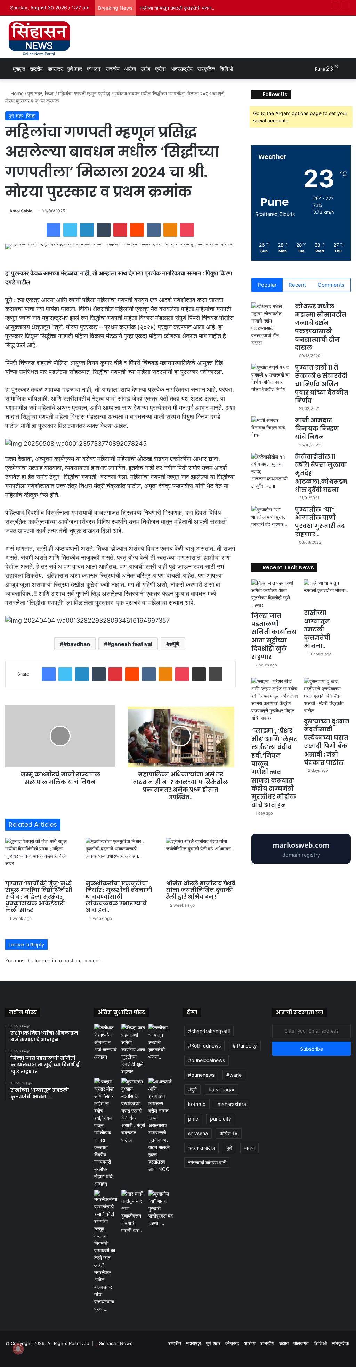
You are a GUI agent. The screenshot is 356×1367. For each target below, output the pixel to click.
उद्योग (145, 69)
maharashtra (232, 1104)
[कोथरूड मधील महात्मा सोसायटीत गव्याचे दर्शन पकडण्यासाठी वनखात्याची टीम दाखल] (270, 324)
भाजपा (249, 1148)
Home (16, 93)
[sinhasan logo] (39, 38)
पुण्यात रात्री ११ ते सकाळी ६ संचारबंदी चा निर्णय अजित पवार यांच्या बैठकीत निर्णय (321, 384)
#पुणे (174, 643)
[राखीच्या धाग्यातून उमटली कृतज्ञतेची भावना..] (327, 592)
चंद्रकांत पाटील (201, 1148)
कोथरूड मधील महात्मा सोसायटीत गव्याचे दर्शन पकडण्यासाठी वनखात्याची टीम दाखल (320, 327)
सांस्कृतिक (206, 69)
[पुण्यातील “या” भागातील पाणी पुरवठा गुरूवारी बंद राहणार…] (270, 519)
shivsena (198, 1133)
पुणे (229, 1148)
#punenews (201, 1075)
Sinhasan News (115, 1343)
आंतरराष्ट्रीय (182, 69)
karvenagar (222, 1089)
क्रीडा (160, 69)
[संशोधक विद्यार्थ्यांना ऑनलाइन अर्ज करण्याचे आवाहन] (106, 1042)
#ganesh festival (129, 643)
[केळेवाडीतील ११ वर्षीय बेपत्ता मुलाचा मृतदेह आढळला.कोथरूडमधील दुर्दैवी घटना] (270, 471)
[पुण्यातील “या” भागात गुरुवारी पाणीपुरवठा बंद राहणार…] (160, 1208)
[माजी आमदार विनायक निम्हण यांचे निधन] (270, 429)
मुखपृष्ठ (18, 69)
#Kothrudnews (204, 1046)
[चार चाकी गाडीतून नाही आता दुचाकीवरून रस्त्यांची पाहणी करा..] (133, 1212)
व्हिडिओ (226, 69)
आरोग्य (130, 69)
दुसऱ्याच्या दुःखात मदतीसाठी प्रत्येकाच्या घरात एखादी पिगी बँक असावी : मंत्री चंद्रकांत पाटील (326, 742)
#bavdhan (76, 643)
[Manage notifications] (18, 1348)
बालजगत (301, 1343)
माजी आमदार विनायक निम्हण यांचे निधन (317, 428)
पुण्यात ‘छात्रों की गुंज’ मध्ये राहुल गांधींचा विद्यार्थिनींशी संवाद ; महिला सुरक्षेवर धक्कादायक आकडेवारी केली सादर (38, 897)
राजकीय (113, 69)
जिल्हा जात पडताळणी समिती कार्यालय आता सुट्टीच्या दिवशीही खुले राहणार (273, 636)
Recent (297, 285)
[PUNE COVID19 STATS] (301, 862)
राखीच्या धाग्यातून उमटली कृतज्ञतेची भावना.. (177, 8)
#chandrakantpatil (209, 1031)
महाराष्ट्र (55, 69)
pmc (193, 1119)
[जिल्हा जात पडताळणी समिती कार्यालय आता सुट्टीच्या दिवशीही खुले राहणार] (274, 593)
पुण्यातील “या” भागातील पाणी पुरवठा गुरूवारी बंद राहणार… (320, 522)
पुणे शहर (74, 69)
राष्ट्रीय (36, 69)
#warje (234, 1075)
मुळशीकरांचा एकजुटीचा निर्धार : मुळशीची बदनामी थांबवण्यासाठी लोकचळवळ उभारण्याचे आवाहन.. (119, 897)
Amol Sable (20, 210)
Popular (267, 285)
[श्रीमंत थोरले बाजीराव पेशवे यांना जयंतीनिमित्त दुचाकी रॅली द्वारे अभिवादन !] (201, 857)
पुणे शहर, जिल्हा (40, 93)
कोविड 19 (229, 1133)
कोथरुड (94, 69)
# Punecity (245, 1046)
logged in (45, 960)
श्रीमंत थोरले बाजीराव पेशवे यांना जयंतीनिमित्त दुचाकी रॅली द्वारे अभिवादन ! (200, 890)
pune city (220, 1119)
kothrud (197, 1104)
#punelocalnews (206, 1060)
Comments (331, 285)
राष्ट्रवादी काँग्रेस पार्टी (207, 1162)
